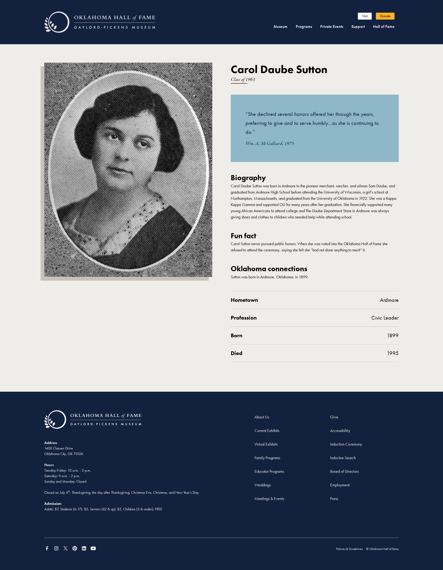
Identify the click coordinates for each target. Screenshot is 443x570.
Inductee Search (343, 457)
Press (334, 498)
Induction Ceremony (346, 444)
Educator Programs (269, 471)
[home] (108, 22)
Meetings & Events (269, 498)
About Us (261, 417)
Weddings (262, 485)
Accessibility (340, 430)
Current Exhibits (266, 430)
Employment (340, 485)
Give (334, 417)
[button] (280, 26)
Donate (385, 16)
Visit (365, 16)
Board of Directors (344, 471)
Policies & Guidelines (349, 549)
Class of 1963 (243, 79)
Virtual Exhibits (266, 444)
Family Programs (267, 457)
